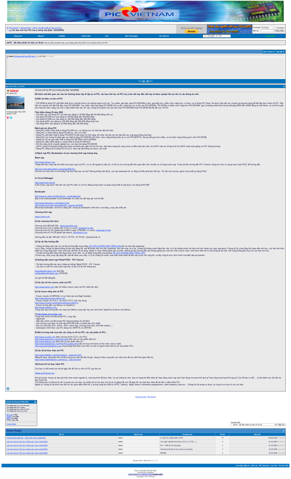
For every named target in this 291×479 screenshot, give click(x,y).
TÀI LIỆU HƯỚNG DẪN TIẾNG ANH (105, 246)
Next (151, 81)
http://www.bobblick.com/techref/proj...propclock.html (58, 355)
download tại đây (86, 228)
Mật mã (255, 31)
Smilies (9, 416)
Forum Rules (11, 424)
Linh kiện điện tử (242, 465)
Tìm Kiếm (163, 36)
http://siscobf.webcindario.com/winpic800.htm (55, 169)
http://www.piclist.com (44, 287)
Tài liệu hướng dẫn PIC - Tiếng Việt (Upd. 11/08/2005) (26, 438)
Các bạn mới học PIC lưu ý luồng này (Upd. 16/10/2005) (27, 442)
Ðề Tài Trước (141, 397)
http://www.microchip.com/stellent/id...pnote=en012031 (59, 205)
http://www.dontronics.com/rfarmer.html (52, 203)
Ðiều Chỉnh (267, 52)
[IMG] (9, 418)
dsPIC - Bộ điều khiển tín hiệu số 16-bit (47, 28)
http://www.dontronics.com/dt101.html (51, 339)
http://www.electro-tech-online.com (50, 298)
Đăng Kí (41, 36)
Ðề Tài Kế (151, 397)
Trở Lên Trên (283, 465)
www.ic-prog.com (42, 217)
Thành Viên (86, 36)
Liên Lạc (254, 465)
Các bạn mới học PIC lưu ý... (25, 56)
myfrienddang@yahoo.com (47, 273)
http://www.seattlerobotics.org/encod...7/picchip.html (58, 359)
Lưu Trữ (273, 465)
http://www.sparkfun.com (46, 307)
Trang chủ (18, 36)
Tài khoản (256, 27)
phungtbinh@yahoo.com (45, 271)
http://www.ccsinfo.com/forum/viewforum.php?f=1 (56, 303)
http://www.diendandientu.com (48, 346)
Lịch (107, 36)
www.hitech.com (80, 232)
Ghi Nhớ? (280, 28)
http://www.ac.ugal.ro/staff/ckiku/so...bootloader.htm (58, 196)
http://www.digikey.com (45, 341)
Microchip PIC (25, 28)
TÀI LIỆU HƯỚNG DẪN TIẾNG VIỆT (128, 253)
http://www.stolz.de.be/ (45, 182)
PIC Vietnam (13, 28)
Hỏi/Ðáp (62, 36)
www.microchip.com (68, 226)
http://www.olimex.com (45, 162)
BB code (10, 415)
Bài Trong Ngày (131, 36)
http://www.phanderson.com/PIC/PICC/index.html (56, 344)
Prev (140, 81)
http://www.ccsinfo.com (45, 337)
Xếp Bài (279, 52)
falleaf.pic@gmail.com (45, 373)
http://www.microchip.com (49, 314)
